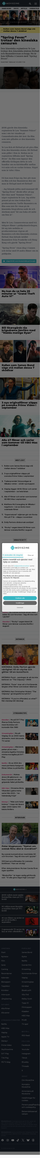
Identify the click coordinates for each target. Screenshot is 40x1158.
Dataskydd (20, 607)
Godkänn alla (20, 598)
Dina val (30, 555)
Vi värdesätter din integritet (13, 555)
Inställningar (20, 603)
